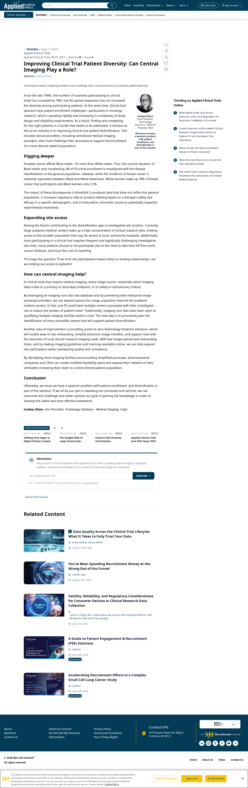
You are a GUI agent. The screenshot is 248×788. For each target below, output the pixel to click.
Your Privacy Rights (106, 737)
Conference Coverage (60, 15)
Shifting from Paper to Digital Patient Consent (37, 439)
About (8, 729)
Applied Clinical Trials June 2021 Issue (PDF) (143, 439)
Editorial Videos (105, 15)
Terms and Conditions (108, 733)
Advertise (10, 733)
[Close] (242, 778)
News (128, 5)
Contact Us (11, 737)
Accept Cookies (216, 778)
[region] (124, 779)
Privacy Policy (102, 729)
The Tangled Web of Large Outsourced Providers (71, 439)
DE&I (92, 15)
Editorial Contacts (60, 729)
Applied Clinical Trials (37, 53)
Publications (153, 5)
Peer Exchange (80, 15)
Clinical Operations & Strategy (129, 15)
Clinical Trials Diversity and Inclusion (108, 439)
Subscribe (141, 475)
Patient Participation (155, 15)
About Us (207, 759)
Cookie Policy (111, 784)
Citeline (76, 649)
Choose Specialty (16, 14)
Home (193, 759)
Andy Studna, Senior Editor (87, 542)
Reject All (192, 778)
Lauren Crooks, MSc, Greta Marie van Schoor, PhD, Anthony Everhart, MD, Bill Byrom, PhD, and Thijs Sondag (111, 616)
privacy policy (91, 483)
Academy (138, 5)
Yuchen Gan (79, 574)
